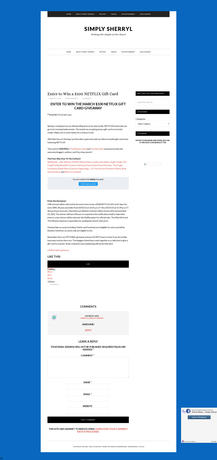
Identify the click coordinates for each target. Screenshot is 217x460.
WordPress (133, 446)
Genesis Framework (118, 446)
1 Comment (87, 98)
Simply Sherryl (108, 29)
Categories (140, 119)
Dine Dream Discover (102, 165)
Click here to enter (88, 184)
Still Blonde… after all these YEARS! (63, 162)
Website (87, 406)
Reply (88, 330)
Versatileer (104, 162)
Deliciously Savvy (84, 165)
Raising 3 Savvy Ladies (89, 162)
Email (88, 394)
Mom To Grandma (72, 172)
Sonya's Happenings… (80, 168)
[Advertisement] (108, 75)
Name (87, 382)
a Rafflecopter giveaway (58, 250)
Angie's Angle (116, 162)
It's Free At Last (98, 168)
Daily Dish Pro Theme (98, 446)
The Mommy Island (78, 149)
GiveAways (54, 284)
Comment (87, 355)
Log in (141, 446)
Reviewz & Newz (113, 168)
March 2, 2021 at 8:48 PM (92, 318)
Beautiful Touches (68, 165)
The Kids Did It (97, 149)
